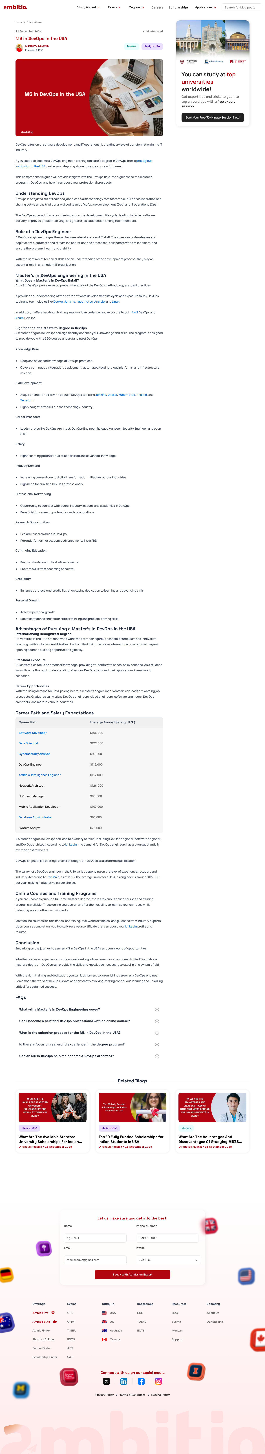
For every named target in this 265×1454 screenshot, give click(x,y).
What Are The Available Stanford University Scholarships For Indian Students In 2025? (49, 1139)
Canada (115, 1339)
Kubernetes (84, 302)
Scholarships (179, 7)
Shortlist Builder (43, 1339)
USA (113, 1313)
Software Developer (33, 733)
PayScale (53, 877)
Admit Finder (41, 1331)
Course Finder (41, 1348)
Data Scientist (28, 743)
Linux (115, 302)
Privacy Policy (104, 1395)
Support (177, 1339)
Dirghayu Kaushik (37, 46)
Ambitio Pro (40, 1313)
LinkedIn (71, 844)
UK (112, 1322)
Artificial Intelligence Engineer (40, 775)
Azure (20, 318)
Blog (175, 1313)
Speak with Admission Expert (132, 1275)
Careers (157, 7)
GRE (70, 1313)
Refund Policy (160, 1395)
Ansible (99, 302)
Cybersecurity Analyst (34, 754)
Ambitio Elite (41, 1322)
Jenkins (69, 302)
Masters (131, 46)
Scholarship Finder (44, 1357)
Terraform (27, 400)
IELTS (71, 1339)
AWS (135, 312)
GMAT (71, 1322)
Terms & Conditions (132, 1395)
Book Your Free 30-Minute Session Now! (213, 117)
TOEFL (71, 1331)
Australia (116, 1331)
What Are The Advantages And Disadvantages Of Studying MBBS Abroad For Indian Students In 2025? (210, 1139)
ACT (70, 1348)
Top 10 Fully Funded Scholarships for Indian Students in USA (131, 1139)
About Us (213, 1313)
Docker (58, 302)
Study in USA (152, 46)
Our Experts (215, 1322)
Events (176, 1322)
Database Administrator (35, 817)
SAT (70, 1357)
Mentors (177, 1331)
